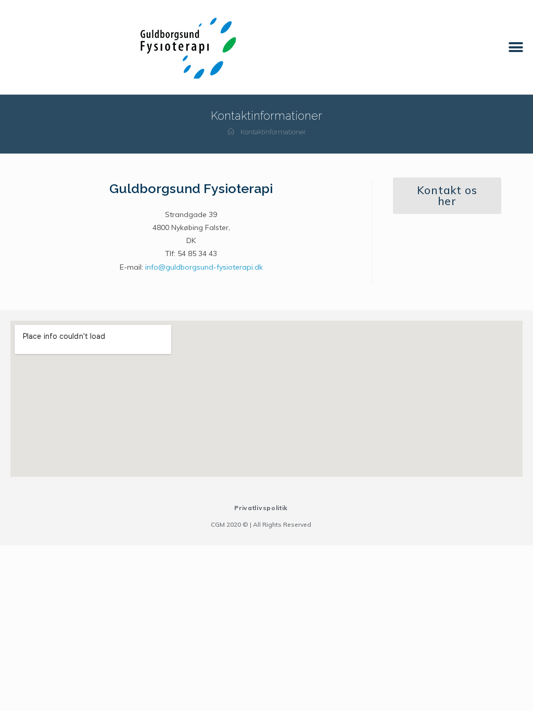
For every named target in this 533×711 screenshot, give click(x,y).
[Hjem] (230, 132)
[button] (516, 47)
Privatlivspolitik (261, 508)
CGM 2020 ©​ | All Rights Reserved (261, 524)
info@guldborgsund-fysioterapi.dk (204, 267)
